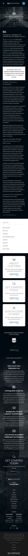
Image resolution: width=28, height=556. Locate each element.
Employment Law (14, 499)
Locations (14, 503)
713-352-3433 (14, 484)
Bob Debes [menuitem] (5, 239)
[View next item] (15, 346)
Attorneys (14, 497)
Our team (9, 52)
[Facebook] (11, 528)
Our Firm (14, 494)
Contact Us (14, 20)
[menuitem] (14, 545)
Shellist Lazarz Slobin (8, 39)
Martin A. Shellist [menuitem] (6, 227)
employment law (6, 48)
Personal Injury (14, 501)
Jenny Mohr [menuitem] (5, 242)
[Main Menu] (3, 3)
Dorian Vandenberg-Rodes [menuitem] (8, 236)
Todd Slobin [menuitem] (5, 233)
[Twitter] (14, 528)
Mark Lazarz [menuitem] (5, 230)
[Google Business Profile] (17, 528)
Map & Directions (9, 522)
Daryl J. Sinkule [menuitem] (6, 248)
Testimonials (14, 505)
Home (14, 492)
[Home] (13, 3)
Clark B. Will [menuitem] (5, 245)
